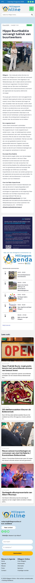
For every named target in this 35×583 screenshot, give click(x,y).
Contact (3, 570)
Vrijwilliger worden (23, 570)
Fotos (3, 568)
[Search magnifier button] (32, 15)
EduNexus (10, 580)
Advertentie (21, 563)
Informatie (21, 566)
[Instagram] (31, 2)
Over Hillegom (22, 561)
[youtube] (33, 2)
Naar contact (8, 527)
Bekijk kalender (6, 325)
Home (3, 561)
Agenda (3, 563)
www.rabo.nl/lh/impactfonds (11, 198)
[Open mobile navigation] (31, 8)
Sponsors (20, 568)
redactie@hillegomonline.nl (11, 522)
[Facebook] (28, 2)
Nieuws (3, 566)
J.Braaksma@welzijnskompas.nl (12, 207)
